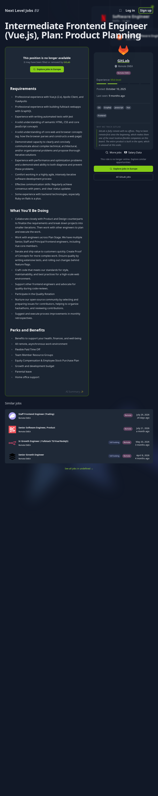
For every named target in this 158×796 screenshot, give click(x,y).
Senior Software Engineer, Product (37, 427)
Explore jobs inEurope (49, 69)
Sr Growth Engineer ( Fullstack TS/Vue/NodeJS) (43, 441)
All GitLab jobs (123, 176)
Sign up (146, 10)
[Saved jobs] (120, 10)
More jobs (116, 152)
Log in (130, 10)
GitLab (67, 62)
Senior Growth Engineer (31, 454)
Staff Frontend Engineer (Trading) (36, 414)
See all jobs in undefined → (79, 468)
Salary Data (135, 152)
